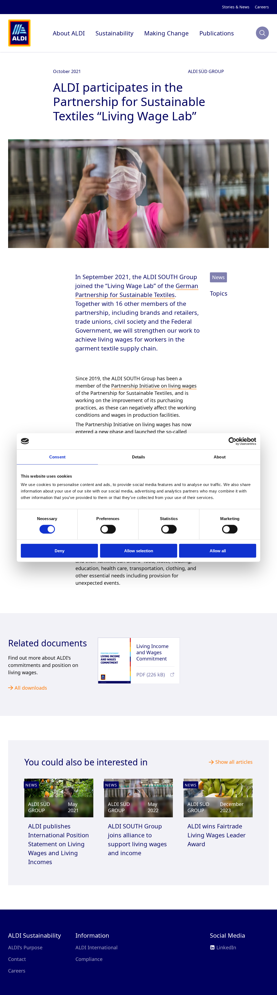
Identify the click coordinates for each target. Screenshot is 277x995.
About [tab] (220, 456)
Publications (210, 33)
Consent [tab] (57, 456)
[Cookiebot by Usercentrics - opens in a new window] (232, 441)
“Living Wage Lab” (173, 415)
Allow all (218, 550)
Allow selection (138, 550)
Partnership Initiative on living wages (113, 376)
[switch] (108, 529)
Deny (59, 550)
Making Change (164, 33)
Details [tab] (138, 456)
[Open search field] (262, 33)
